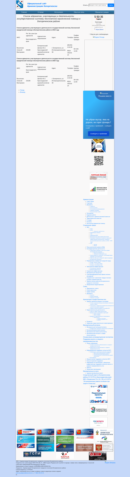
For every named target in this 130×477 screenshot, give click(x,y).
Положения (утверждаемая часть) (102, 319)
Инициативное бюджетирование (95, 284)
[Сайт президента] (26, 432)
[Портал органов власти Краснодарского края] (84, 447)
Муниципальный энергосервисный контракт (99, 236)
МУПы (91, 230)
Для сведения (93, 357)
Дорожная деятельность (95, 269)
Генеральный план (96, 317)
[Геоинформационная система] (65, 439)
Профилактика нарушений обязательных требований (101, 328)
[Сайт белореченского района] (26, 439)
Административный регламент (95, 373)
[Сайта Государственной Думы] (84, 432)
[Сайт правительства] (45, 432)
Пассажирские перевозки (95, 268)
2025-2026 (95, 244)
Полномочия (90, 213)
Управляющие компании (95, 232)
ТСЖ (91, 233)
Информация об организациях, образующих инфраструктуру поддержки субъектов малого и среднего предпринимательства (100, 364)
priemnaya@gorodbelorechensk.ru (24, 473)
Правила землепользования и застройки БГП (100, 308)
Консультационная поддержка (95, 361)
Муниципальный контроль (91, 325)
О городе (41, 12)
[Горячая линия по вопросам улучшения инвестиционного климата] (45, 447)
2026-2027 (95, 245)
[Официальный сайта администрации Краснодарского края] (104, 432)
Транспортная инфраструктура (95, 266)
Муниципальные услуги (91, 371)
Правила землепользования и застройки (97, 301)
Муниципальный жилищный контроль (97, 327)
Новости (89, 367)
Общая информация (92, 343)
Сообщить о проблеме (98, 134)
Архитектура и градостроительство (94, 299)
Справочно (92, 206)
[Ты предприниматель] (26, 445)
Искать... (86, 5)
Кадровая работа (91, 215)
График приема (91, 291)
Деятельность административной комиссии (98, 216)
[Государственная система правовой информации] (32, 454)
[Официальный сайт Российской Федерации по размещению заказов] (104, 447)
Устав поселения (93, 207)
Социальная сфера (89, 225)
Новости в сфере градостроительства (98, 311)
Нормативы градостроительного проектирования (100, 323)
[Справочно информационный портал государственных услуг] (65, 447)
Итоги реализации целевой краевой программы (101, 354)
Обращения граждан (102, 12)
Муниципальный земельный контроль (97, 331)
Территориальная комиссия (94, 218)
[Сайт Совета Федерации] (65, 432)
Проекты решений (94, 296)
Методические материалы (95, 259)
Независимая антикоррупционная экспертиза (98, 337)
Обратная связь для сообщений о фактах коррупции (101, 257)
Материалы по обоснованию (101, 318)
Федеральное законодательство (99, 252)
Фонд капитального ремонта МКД (96, 247)
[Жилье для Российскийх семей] (84, 438)
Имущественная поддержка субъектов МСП (98, 359)
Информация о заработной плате (99, 231)
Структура (89, 203)
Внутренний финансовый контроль (96, 330)
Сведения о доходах (94, 210)
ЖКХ (88, 227)
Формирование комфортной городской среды (99, 260)
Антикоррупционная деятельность (96, 248)
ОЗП (91, 243)
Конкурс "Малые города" (95, 262)
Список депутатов (91, 290)
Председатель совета (92, 288)
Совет (85, 286)
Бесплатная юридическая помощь (96, 223)
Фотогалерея (58, 12)
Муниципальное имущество (94, 272)
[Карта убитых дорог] (65, 455)
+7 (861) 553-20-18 (39, 473)
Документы (90, 204)
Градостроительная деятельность (96, 310)
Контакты (89, 221)
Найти (111, 5)
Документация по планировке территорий (99, 312)
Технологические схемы (95, 211)
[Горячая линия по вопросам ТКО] (98, 456)
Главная (24, 12)
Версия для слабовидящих (99, 34)
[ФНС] (45, 439)
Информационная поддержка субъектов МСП (99, 350)
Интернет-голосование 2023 (96, 265)
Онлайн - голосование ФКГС (96, 263)
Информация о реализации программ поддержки (100, 351)
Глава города (90, 201)
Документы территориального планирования (100, 316)
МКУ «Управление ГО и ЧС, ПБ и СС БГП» (97, 379)
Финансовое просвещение (94, 369)
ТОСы (91, 228)
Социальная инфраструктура (94, 271)
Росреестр (89, 321)
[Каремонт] (104, 439)
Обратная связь (79, 12)
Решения (92, 295)
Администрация (88, 199)
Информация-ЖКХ (94, 235)
